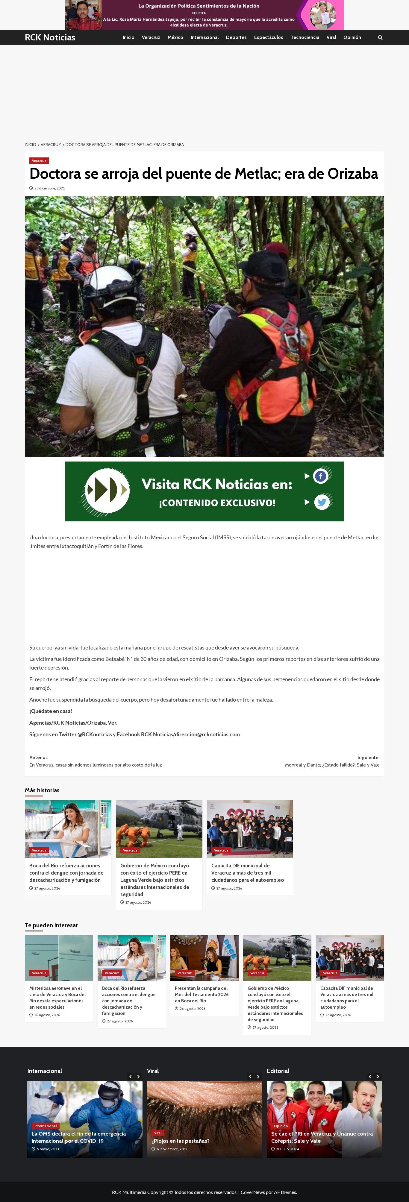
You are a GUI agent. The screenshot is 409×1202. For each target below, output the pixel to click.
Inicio (128, 37)
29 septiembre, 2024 (293, 1149)
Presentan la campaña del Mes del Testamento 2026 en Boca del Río (202, 995)
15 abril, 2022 (47, 1149)
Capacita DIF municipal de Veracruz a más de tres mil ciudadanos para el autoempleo (247, 873)
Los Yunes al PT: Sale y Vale (305, 1141)
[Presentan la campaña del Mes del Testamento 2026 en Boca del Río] (204, 958)
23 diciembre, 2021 (49, 188)
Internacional (205, 37)
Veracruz (151, 37)
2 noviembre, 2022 (172, 1149)
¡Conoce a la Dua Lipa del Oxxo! (190, 1141)
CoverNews (253, 1192)
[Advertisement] (204, 90)
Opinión (352, 37)
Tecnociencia (305, 37)
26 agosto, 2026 (47, 1015)
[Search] (380, 37)
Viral (331, 37)
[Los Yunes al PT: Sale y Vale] (325, 1119)
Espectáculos (268, 37)
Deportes (236, 37)
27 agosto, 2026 (47, 888)
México (175, 37)
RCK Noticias (50, 37)
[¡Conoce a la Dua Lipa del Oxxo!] (204, 1119)
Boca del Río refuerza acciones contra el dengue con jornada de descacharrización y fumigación (66, 873)
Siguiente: (332, 761)
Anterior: (95, 761)
